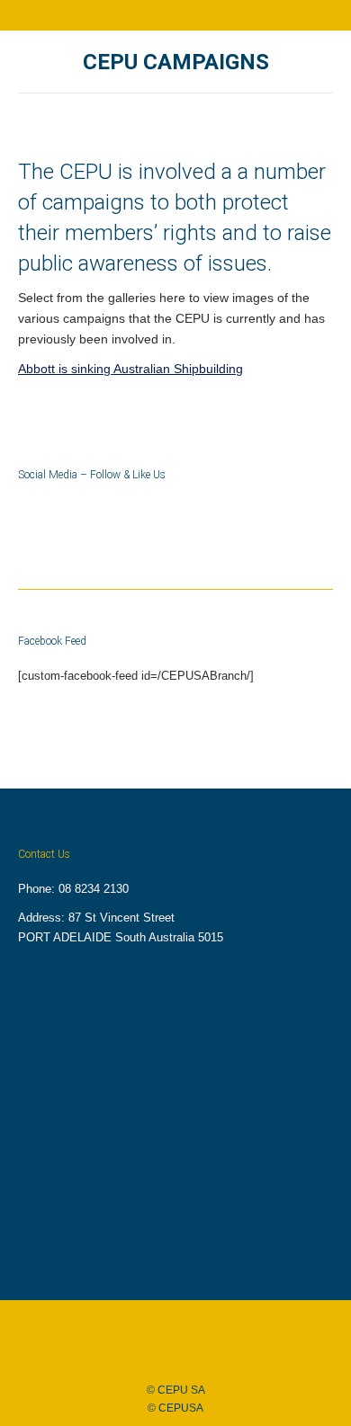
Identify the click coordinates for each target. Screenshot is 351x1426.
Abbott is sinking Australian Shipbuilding (130, 368)
